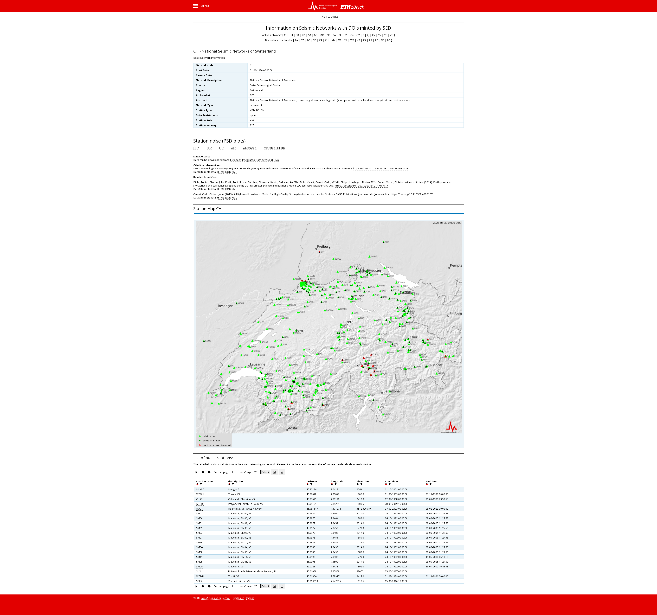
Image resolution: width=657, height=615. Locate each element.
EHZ (221, 148)
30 (297, 35)
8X (328, 35)
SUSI (198, 571)
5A (309, 35)
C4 (352, 35)
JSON (228, 172)
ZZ (391, 35)
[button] (201, 6)
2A (296, 40)
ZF (376, 40)
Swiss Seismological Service (215, 597)
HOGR (199, 508)
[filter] (200, 484)
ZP (382, 40)
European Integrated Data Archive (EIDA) (254, 160)
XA (321, 40)
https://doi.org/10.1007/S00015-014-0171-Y (361, 185)
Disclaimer (238, 597)
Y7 (379, 35)
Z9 (370, 40)
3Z (302, 40)
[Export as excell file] (274, 472)
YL (345, 40)
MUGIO (200, 489)
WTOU (200, 494)
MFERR (200, 503)
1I (292, 35)
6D (314, 40)
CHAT (199, 499)
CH (286, 35)
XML (234, 172)
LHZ (209, 148)
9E (340, 35)
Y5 (358, 40)
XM (333, 40)
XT (340, 40)
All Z (233, 148)
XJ (368, 35)
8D (316, 35)
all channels (249, 148)
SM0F (199, 566)
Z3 (364, 40)
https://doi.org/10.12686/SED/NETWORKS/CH (380, 168)
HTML (220, 172)
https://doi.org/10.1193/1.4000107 (412, 194)
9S (346, 35)
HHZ (196, 148)
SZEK (199, 581)
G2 (358, 35)
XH (326, 40)
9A (334, 35)
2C (308, 40)
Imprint (250, 597)
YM (352, 40)
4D (303, 35)
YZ (386, 35)
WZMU (200, 576)
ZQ (388, 40)
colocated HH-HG (274, 148)
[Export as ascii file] (282, 472)
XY (373, 35)
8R (322, 35)
